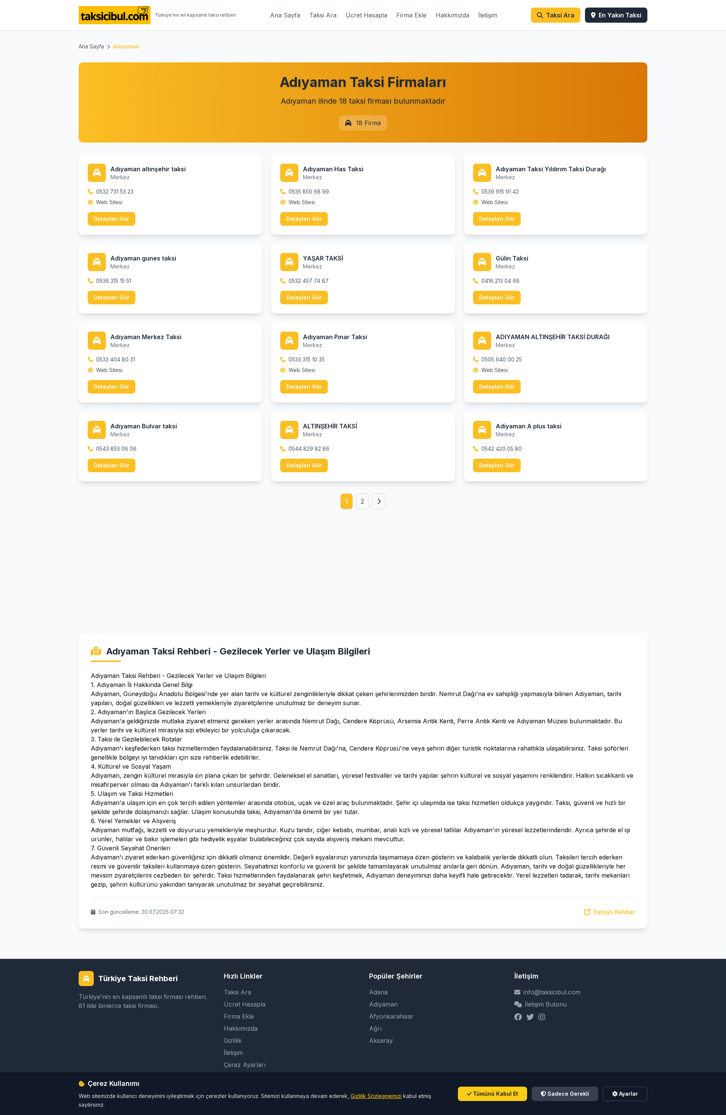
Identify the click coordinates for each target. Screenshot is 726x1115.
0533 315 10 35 (307, 359)
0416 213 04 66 (500, 281)
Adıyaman (383, 1004)
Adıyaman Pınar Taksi (335, 337)
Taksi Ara (323, 15)
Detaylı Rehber (613, 912)
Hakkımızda (452, 15)
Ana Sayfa (285, 15)
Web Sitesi (109, 202)
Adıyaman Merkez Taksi (146, 337)
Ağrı (375, 1028)
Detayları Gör (111, 219)
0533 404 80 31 (115, 359)
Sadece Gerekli (568, 1093)
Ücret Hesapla (366, 15)
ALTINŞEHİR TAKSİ (330, 426)
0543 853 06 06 (116, 448)
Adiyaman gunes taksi (143, 258)
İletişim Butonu (546, 1004)
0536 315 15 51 (113, 281)
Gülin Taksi (512, 258)
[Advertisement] (363, 562)
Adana (378, 992)
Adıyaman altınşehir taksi (148, 169)
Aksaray (381, 1040)
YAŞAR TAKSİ (323, 258)
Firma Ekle (411, 15)
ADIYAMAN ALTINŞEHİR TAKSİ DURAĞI (553, 337)
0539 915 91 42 (500, 191)
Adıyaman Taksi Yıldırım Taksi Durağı (551, 169)
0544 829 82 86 (309, 448)
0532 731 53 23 (114, 191)
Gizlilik (233, 1040)
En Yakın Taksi (620, 15)
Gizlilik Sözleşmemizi (376, 1096)
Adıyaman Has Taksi (333, 169)
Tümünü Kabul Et (495, 1093)
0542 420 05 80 (501, 448)
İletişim (487, 15)
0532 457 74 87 (309, 281)
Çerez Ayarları (244, 1064)
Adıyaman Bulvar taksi (143, 426)
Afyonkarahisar (391, 1016)
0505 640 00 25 (501, 359)
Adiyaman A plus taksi (529, 426)
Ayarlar (628, 1093)
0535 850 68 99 (309, 191)
